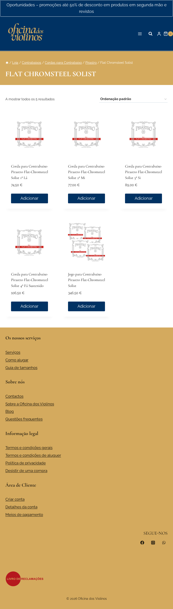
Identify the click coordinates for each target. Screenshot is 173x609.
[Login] (159, 34)
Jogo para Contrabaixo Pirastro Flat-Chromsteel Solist (86, 280)
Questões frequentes (24, 419)
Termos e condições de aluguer (33, 455)
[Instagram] (153, 543)
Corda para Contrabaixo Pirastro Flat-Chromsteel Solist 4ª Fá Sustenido (29, 280)
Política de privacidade (25, 463)
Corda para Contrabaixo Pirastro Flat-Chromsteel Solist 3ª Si (143, 172)
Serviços (12, 352)
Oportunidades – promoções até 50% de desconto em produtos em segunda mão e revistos (87, 8)
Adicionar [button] (29, 198)
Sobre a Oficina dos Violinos (29, 404)
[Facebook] (142, 543)
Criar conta (15, 499)
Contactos (14, 396)
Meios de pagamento (24, 514)
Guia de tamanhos (21, 367)
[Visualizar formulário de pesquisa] (150, 34)
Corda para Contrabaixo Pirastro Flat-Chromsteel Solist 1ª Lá (29, 172)
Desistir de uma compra (26, 470)
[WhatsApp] (164, 543)
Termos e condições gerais (28, 447)
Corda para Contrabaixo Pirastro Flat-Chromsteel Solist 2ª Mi (86, 172)
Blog (9, 411)
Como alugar (16, 360)
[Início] (7, 62)
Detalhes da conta (21, 507)
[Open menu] (140, 33)
